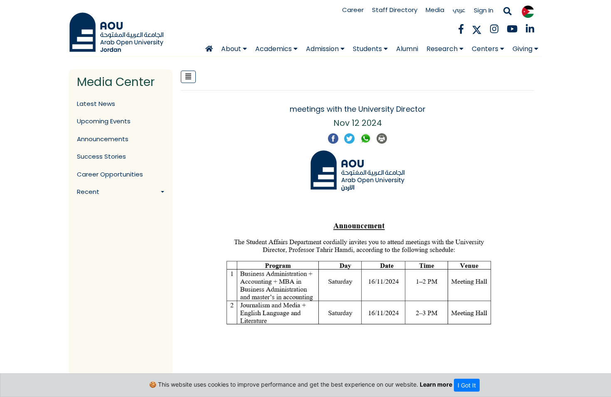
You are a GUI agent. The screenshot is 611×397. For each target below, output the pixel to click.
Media (435, 9)
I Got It (467, 385)
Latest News (96, 103)
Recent (88, 191)
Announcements (102, 139)
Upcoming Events (104, 121)
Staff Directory (394, 9)
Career (353, 9)
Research (442, 49)
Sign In (483, 10)
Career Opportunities (110, 174)
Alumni (407, 49)
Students (368, 49)
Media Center (116, 82)
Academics (274, 49)
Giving (523, 49)
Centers (486, 49)
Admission (323, 49)
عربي (459, 9)
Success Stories (101, 156)
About (232, 49)
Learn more (436, 384)
